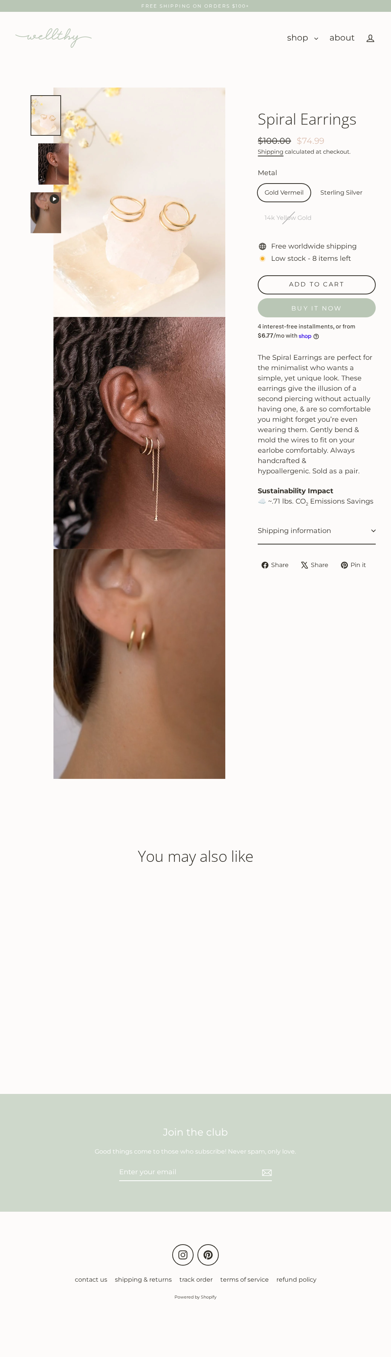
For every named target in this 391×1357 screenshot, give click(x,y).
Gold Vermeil (284, 192)
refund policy (296, 1279)
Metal (267, 173)
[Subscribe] (266, 1172)
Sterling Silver (341, 192)
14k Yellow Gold (288, 217)
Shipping (270, 151)
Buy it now (316, 308)
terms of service (244, 1279)
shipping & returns (143, 1279)
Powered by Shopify (195, 1297)
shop (298, 38)
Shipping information (294, 531)
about (342, 38)
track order (196, 1279)
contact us (91, 1279)
